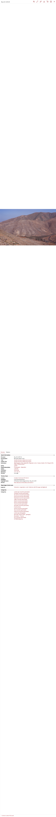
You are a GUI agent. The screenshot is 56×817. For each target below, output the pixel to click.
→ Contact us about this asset (7, 815)
